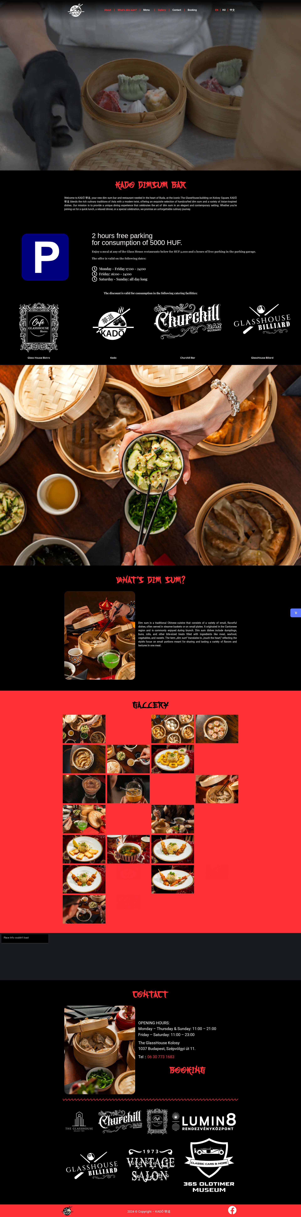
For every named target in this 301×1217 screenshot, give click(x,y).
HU (224, 9)
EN (216, 9)
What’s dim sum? (127, 9)
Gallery (162, 9)
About (107, 9)
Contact (176, 9)
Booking (192, 9)
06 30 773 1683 (160, 1057)
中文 (232, 9)
